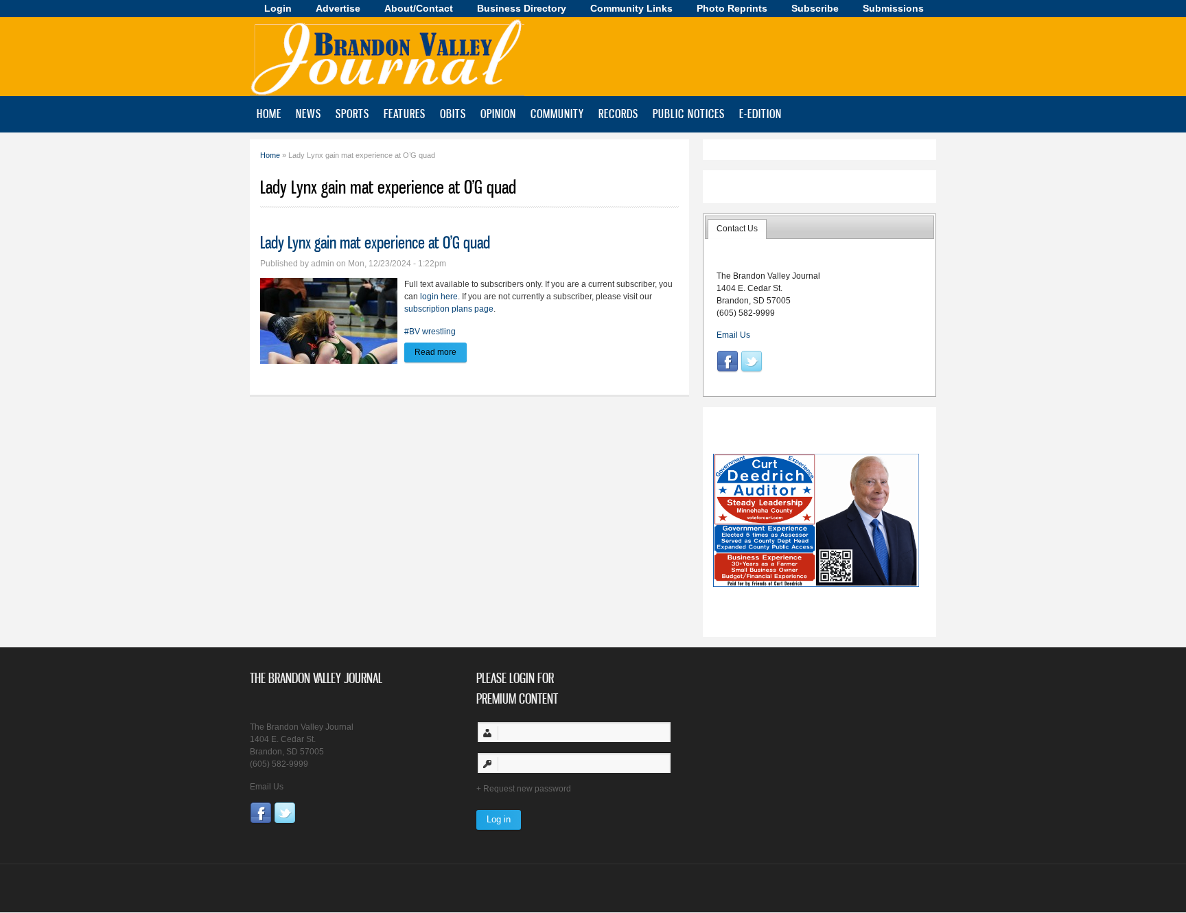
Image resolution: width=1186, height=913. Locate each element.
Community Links (631, 8)
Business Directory (521, 8)
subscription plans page (448, 309)
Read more (441, 352)
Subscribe (815, 8)
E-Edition (760, 113)
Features (405, 113)
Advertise (338, 8)
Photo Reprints (732, 8)
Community (557, 113)
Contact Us (737, 228)
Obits (453, 113)
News (308, 113)
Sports (352, 113)
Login (278, 8)
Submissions (893, 8)
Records (618, 113)
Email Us (733, 335)
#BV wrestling (430, 331)
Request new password (527, 789)
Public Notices (689, 113)
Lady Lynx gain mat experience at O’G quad (375, 242)
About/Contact (418, 8)
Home (269, 113)
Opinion (498, 113)
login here (439, 296)
